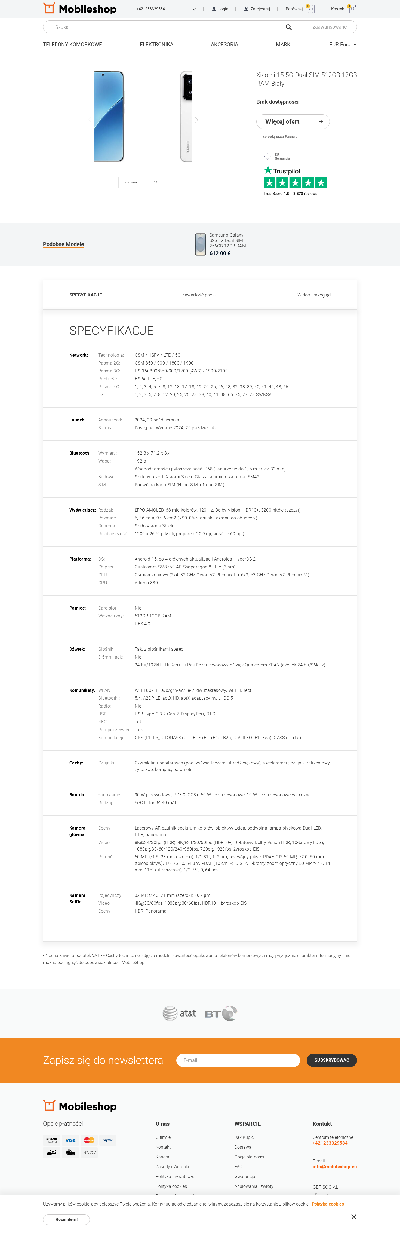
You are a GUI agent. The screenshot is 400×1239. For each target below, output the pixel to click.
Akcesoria (224, 44)
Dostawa (243, 1147)
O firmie (163, 1137)
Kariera (162, 1157)
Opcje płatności (249, 1157)
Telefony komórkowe (72, 44)
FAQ (238, 1166)
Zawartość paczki (200, 295)
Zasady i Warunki (172, 1166)
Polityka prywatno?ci (175, 1176)
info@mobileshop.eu (335, 1166)
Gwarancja (245, 1176)
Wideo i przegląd (314, 295)
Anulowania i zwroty (254, 1186)
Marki (284, 44)
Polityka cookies (171, 1186)
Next (196, 119)
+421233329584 (151, 9)
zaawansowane (330, 27)
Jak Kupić (244, 1137)
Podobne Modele (63, 244)
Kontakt (163, 1147)
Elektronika (156, 44)
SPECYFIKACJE (85, 295)
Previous (89, 119)
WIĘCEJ (89, 1152)
